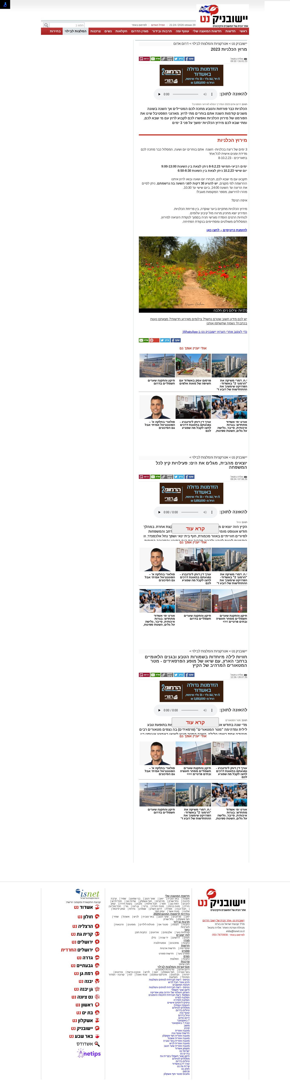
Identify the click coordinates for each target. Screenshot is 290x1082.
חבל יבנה (181, 908)
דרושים (176, 937)
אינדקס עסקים (159, 974)
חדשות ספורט (166, 953)
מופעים (131, 924)
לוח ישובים (183, 935)
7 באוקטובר (183, 1020)
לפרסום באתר (139, 25)
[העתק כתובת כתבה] (166, 60)
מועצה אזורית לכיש (179, 1043)
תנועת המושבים (181, 984)
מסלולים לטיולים (181, 1007)
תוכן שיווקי (184, 964)
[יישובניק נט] (220, 911)
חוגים (187, 937)
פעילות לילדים (146, 924)
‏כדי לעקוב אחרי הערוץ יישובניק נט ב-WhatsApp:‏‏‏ (214, 331)
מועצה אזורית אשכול (178, 1038)
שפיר (123, 898)
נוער (187, 929)
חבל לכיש (117, 901)
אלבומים (167, 932)
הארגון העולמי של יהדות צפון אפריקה (170, 992)
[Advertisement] (86, 101)
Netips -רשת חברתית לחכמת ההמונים (169, 994)
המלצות (174, 958)
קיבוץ (187, 1028)
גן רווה (135, 906)
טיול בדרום (183, 1015)
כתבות (186, 924)
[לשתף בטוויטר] (178, 60)
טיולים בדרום (182, 1010)
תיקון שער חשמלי (180, 989)
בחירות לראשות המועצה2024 (171, 914)
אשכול (186, 898)
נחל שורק (174, 901)
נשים (108, 31)
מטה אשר (174, 911)
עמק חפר (160, 911)
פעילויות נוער (183, 932)
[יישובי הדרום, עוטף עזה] (222, 27)
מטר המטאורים (233, 720)
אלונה (186, 911)
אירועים (155, 932)
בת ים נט (185, 1053)
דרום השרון (156, 908)
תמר (163, 903)
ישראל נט (184, 1051)
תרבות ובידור (162, 31)
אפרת (169, 908)
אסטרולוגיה (160, 942)
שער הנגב (149, 898)
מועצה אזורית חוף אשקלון (176, 1035)
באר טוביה (173, 898)
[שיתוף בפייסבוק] (189, 60)
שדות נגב (131, 901)
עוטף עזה (182, 31)
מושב (187, 1025)
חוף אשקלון (146, 901)
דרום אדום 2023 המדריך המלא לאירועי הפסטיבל (216, 104)
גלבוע (139, 903)
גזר (126, 906)
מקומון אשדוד (182, 1048)
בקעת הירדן (126, 903)
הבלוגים (175, 974)
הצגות (175, 924)
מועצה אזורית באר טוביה (176, 1040)
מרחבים (160, 901)
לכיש (136, 916)
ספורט (186, 951)
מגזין (187, 940)
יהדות (186, 974)
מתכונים (174, 942)
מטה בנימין (174, 906)
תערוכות (185, 927)
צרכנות (95, 31)
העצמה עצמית (181, 1005)
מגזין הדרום (139, 31)
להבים (186, 903)
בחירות (55, 31)
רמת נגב (174, 903)
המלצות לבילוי (75, 31)
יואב (161, 898)
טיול (239, 522)
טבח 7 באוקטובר (180, 1022)
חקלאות (121, 31)
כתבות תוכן (141, 932)
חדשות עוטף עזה (180, 1033)
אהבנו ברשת (134, 972)
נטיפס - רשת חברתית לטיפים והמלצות (169, 979)
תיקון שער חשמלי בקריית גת (175, 1056)
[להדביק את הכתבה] (154, 341)
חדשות (230, 31)
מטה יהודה (157, 906)
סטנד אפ (163, 924)
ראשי (243, 31)
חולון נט (185, 1068)
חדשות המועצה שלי (207, 31)
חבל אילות (151, 903)
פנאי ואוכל (141, 974)
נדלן (154, 937)
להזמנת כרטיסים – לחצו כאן (227, 230)
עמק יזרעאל (119, 908)
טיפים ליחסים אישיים (178, 1002)
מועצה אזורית (182, 1030)
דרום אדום (181, 43)
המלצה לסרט (182, 997)
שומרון (142, 908)
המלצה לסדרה (181, 1000)
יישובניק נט (239, 43)
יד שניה (164, 937)
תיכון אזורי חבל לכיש (179, 982)
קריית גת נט (183, 1066)
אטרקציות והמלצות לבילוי (210, 43)
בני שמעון (135, 898)
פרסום (186, 1071)
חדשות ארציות (168, 948)
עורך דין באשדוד (181, 1063)
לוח (130, 974)
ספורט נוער (184, 953)
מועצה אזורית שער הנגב (176, 1045)
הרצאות (119, 924)
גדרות (132, 908)
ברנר (145, 906)
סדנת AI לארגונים (165, 969)
